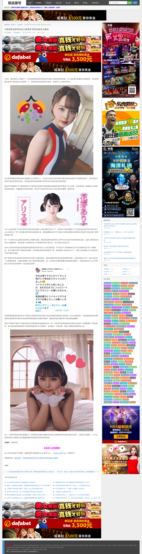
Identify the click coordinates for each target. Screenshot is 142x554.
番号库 (76, 3)
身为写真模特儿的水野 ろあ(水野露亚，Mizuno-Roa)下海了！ (27, 495)
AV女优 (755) (115, 288)
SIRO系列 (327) (124, 291)
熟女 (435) (115, 291)
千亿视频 (47, 545)
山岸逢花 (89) (131, 345)
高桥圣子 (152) (126, 313)
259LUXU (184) (126, 305)
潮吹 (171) (107, 310)
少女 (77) (113, 361)
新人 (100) (107, 340)
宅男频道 (48, 3)
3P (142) (122, 315)
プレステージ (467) (126, 288)
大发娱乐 (114, 545)
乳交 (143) (115, 315)
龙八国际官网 (51, 547)
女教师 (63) (117, 380)
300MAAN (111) (124, 332)
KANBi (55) (131, 391)
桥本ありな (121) (124, 324)
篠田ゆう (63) (108, 383)
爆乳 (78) (106, 361)
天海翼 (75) (114, 364)
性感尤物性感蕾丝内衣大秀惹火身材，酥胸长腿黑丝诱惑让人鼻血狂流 (31, 472)
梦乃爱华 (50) (108, 402)
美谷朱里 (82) (115, 356)
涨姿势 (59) (115, 389)
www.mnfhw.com (60, 453)
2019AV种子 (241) (126, 296)
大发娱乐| (15, 545)
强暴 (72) (113, 370)
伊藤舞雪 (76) (129, 361)
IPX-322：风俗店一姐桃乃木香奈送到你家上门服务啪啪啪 (75, 472)
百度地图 (44, 549)
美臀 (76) (120, 361)
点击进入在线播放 (51, 447)
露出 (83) (106, 353)
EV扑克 (120, 545)
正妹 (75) (128, 364)
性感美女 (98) (122, 340)
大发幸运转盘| (22, 545)
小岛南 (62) (124, 383)
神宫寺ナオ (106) (118, 334)
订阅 (135, 3)
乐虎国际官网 (59, 547)
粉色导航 (86, 545)
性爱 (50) (125, 399)
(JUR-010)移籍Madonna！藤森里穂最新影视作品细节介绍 (26, 498)
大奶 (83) (106, 356)
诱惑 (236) (107, 299)
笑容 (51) (130, 397)
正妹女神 (59, 3)
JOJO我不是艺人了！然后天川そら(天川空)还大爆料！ (73, 495)
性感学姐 (63, 545)
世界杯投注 (95, 3)
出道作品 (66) (125, 375)
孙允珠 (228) (115, 299)
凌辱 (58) (106, 391)
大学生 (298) (107, 294)
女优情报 (38, 3)
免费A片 (92, 545)
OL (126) (122, 321)
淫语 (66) (117, 375)
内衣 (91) (132, 343)
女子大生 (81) (108, 359)
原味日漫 (74, 545)
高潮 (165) (132, 310)
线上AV (97, 545)
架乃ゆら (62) (132, 383)
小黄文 (42, 545)
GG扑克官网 (10, 547)
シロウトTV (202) (128, 302)
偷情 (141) (129, 315)
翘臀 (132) (134, 318)
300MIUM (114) (118, 329)
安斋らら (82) (124, 356)
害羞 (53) (132, 394)
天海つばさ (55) (108, 394)
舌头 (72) (120, 370)
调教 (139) (107, 318)
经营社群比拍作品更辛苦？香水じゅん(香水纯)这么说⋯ (73, 485)
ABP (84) (123, 351)
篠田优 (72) (133, 367)
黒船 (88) (106, 348)
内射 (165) (125, 310)
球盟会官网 (35, 547)
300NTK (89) (121, 345)
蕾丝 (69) (116, 372)
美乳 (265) (116, 294)
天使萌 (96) (107, 343)
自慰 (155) (117, 313)
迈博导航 (16, 547)
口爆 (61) (131, 386)
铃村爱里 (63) (108, 380)
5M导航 (80, 545)
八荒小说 (108, 545)
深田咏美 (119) (108, 329)
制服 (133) (115, 318)
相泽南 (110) (107, 334)
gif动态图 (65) (115, 378)
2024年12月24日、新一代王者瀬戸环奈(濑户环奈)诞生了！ (26, 492)
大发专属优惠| (30, 545)
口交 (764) (107, 288)
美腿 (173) (126, 307)
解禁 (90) (106, 345)
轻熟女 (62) (107, 386)
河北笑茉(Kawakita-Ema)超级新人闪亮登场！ (21, 482)
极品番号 (14, 2)
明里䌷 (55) (118, 394)
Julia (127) (107, 321)
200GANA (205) (108, 302)
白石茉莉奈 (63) (126, 380)
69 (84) (130, 351)
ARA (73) (116, 367)
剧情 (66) (133, 375)
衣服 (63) (116, 383)
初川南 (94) (125, 343)
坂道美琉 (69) (108, 372)
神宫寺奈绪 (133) (124, 318)
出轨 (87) (131, 348)
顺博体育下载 (132, 545)
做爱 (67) (130, 372)
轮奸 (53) (125, 394)
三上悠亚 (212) (125, 299)
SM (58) (123, 389)
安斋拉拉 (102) (120, 337)
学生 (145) (107, 315)
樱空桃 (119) (130, 326)
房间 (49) (132, 402)
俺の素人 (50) (108, 399)
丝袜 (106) (127, 334)
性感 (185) (118, 305)
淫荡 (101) (129, 337)
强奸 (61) (124, 386)
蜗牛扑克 (125, 545)
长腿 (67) (123, 372)
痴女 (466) (107, 291)
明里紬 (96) (131, 340)
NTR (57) (123, 391)
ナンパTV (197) (108, 305)
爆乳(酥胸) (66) (108, 375)
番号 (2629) (107, 283)
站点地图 (33, 549)
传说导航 (28, 547)
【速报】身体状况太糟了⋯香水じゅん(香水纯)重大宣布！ (25, 488)
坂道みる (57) (115, 391)
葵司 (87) (124, 348)
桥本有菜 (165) (116, 310)
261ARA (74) (108, 367)
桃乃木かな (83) (126, 353)
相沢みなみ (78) (128, 359)
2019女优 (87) (108, 351)
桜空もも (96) (116, 343)
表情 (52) (116, 397)
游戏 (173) (134, 307)
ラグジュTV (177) (117, 307)
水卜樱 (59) (107, 389)
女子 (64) (132, 378)
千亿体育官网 (42, 547)
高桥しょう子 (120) (109, 326)
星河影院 (36, 545)
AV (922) (131, 286)
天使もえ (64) (124, 378)
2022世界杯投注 (55, 545)
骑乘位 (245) (107, 296)
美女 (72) (106, 370)
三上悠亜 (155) (108, 313)
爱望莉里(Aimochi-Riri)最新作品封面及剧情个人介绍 (72, 482)
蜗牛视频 (69, 545)
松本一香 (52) (108, 397)
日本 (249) (124, 294)
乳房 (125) (107, 324)
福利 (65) (106, 378)
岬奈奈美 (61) (116, 386)
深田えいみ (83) (115, 353)
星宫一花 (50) (117, 399)
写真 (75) (121, 364)
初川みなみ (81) (118, 359)
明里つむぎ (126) (131, 321)
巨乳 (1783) (116, 283)
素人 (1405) (124, 283)
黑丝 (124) (115, 324)
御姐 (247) (131, 294)
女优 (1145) (107, 286)
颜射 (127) (115, 321)
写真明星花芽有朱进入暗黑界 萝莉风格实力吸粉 (26, 29)
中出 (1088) (116, 286)
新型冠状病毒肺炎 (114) (111, 332)
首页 (29, 3)
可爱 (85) (116, 351)
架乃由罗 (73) (124, 367)
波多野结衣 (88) (115, 348)
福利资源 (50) (124, 402)
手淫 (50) (116, 402)
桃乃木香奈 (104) (109, 337)
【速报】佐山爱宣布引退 (63, 492)
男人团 (68, 3)
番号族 (85, 3)
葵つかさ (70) (129, 370)
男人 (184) (107, 307)
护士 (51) (123, 397)
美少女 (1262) (133, 283)
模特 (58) (129, 389)
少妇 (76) (106, 364)
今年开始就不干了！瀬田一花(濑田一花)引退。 (70, 488)
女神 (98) (114, 340)
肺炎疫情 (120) (121, 326)
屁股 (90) (113, 345)
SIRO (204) (118, 302)
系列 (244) (116, 296)
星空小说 (102, 545)
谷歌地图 (39, 549)
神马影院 (22, 547)
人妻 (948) (124, 286)
